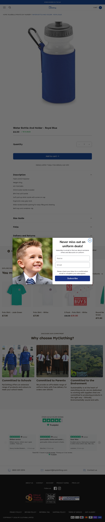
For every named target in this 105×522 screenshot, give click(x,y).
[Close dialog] (90, 240)
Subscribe (72, 278)
